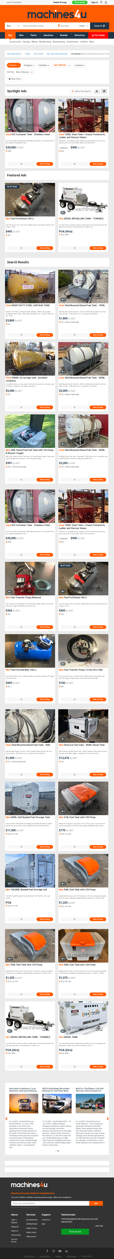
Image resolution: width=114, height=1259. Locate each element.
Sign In (94, 2)
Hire (21, 35)
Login (13, 1220)
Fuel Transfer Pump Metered (23, 597)
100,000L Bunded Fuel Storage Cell (26, 889)
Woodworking (59, 42)
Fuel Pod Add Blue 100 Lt (21, 670)
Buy (10, 35)
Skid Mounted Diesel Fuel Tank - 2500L (82, 450)
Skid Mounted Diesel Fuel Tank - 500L (28, 745)
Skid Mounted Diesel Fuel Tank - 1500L (82, 305)
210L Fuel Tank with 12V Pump (77, 817)
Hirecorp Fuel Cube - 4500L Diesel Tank (82, 745)
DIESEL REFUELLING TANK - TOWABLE (81, 218)
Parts (34, 35)
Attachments (72, 42)
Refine (13, 65)
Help (43, 1224)
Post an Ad (80, 2)
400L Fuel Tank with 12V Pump (77, 964)
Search (98, 25)
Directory (80, 35)
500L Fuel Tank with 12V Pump (77, 889)
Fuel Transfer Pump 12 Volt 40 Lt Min (81, 670)
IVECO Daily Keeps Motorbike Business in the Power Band (55, 1090)
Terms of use (29, 1256)
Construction (15, 42)
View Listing (45, 164)
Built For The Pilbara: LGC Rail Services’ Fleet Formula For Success (89, 1090)
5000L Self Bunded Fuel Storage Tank (28, 817)
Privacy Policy (45, 1256)
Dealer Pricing (31, 1228)
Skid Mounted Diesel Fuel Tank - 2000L (82, 377)
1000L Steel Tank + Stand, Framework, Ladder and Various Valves (82, 136)
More (91, 42)
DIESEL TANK (68, 1037)
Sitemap (58, 1256)
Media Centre (31, 1232)
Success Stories (14, 1240)
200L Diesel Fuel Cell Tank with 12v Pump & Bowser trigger (29, 451)
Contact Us (46, 1220)
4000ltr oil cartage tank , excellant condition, (26, 379)
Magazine (15, 1226)
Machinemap (72, 1256)
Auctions (48, 35)
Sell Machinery (31, 1224)
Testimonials (16, 1235)
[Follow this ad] (21, 164)
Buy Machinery (32, 1220)
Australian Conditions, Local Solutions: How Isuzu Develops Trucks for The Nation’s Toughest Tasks (23, 1090)
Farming (26, 42)
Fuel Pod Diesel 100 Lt (20, 218)
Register (14, 1222)
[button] (55, 1150)
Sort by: (10, 72)
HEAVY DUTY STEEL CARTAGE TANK (27, 305)
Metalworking (45, 42)
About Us (14, 1231)
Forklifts (84, 42)
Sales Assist (31, 1237)
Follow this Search (82, 91)
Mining (34, 42)
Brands (64, 35)
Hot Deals (99, 35)
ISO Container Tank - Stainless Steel (28, 134)
